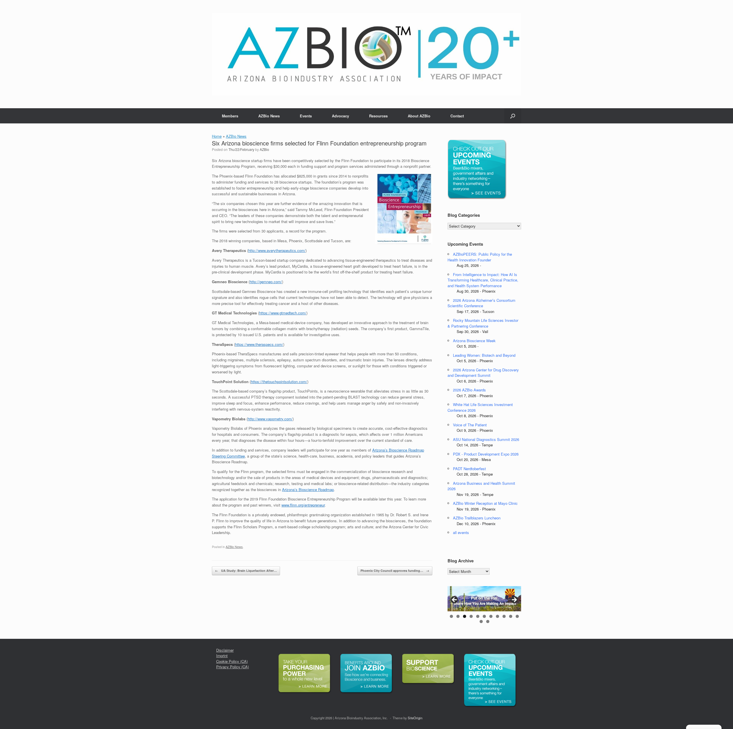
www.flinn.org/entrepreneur (303, 505)
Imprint (222, 655)
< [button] (454, 600)
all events (461, 532)
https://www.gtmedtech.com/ (282, 313)
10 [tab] (510, 616)
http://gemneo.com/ (266, 281)
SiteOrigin (415, 718)
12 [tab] (481, 621)
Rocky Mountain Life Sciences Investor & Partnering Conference (483, 323)
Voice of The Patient (470, 424)
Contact (457, 116)
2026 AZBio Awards (469, 390)
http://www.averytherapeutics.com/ (277, 250)
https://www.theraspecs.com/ (259, 344)
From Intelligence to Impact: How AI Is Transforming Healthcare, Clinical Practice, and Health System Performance (483, 280)
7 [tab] (490, 616)
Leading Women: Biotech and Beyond (484, 355)
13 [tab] (487, 621)
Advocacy (340, 116)
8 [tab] (497, 616)
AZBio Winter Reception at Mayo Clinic (485, 503)
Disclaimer (225, 650)
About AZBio (419, 116)
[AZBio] (366, 54)
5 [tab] (477, 616)
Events (306, 116)
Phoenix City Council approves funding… (394, 570)
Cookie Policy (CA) (232, 661)
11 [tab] (517, 616)
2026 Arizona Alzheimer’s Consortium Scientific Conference (481, 303)
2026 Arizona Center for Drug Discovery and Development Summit (483, 372)
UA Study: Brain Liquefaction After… (246, 570)
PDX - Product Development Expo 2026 (486, 454)
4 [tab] (471, 616)
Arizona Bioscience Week (474, 340)
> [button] (514, 600)
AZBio (264, 149)
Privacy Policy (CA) (232, 666)
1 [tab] (451, 616)
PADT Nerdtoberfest (469, 468)
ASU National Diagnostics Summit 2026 (486, 439)
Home (217, 136)
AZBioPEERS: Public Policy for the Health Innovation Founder (480, 257)
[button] (512, 115)
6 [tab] (484, 616)
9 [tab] (504, 616)
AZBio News (269, 116)
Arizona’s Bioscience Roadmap (308, 489)
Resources (378, 116)
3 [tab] (464, 616)
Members (230, 116)
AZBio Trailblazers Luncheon (477, 518)
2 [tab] (458, 616)
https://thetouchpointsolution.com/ (279, 381)
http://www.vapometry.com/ (270, 418)
